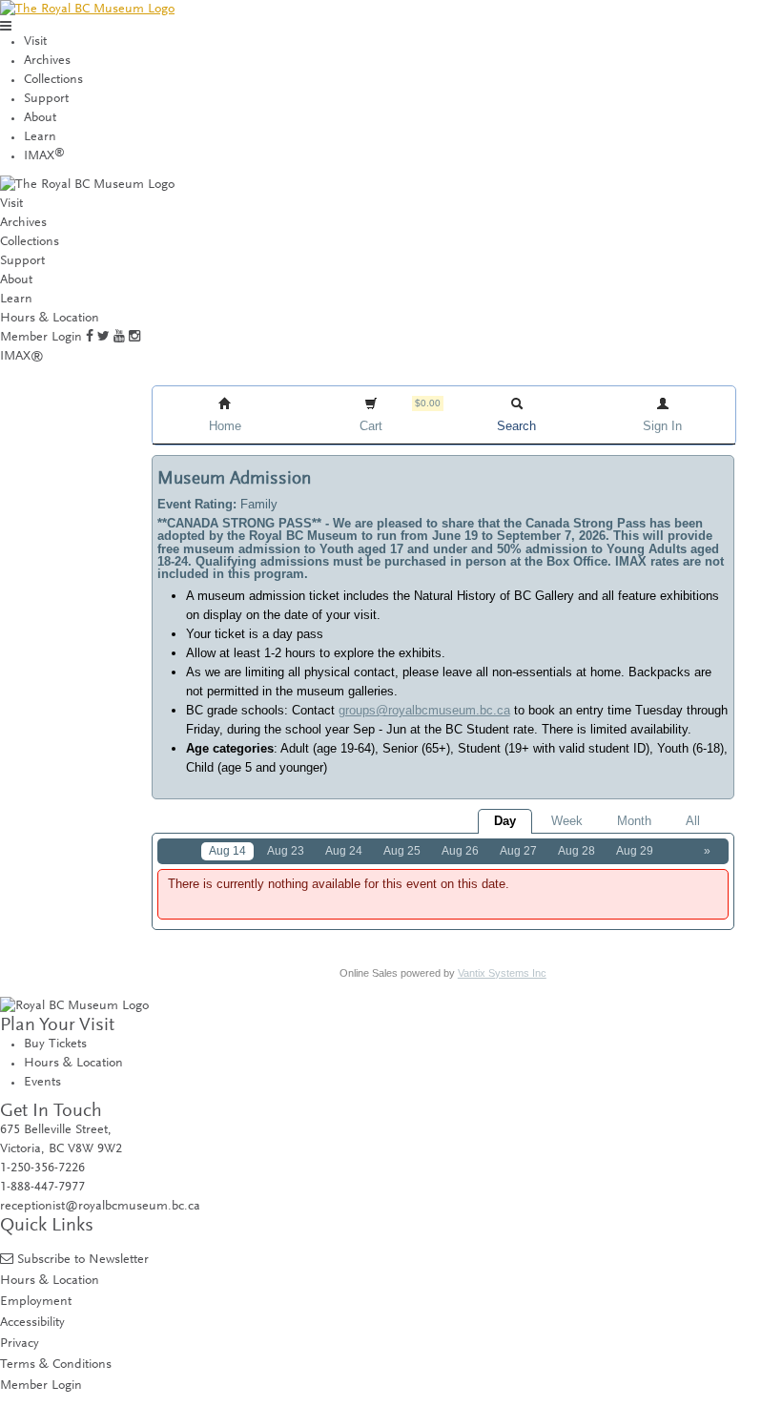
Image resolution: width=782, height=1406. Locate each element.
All (693, 821)
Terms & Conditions (56, 1364)
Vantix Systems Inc (502, 973)
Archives (47, 61)
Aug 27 (518, 851)
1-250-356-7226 (42, 1168)
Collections (53, 80)
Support (46, 99)
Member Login (41, 337)
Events (42, 1082)
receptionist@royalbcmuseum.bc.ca (100, 1206)
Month (634, 821)
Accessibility (32, 1322)
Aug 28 (576, 851)
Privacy (19, 1343)
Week (567, 821)
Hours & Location (49, 318)
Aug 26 (460, 851)
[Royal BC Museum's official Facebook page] (89, 337)
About (40, 118)
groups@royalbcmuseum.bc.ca (424, 710)
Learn (40, 137)
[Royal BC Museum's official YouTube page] (119, 337)
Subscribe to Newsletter (83, 1259)
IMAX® (22, 356)
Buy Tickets (55, 1044)
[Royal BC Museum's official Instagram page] (134, 337)
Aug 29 (634, 851)
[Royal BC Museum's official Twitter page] (103, 337)
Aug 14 (227, 851)
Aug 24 (343, 851)
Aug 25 (402, 851)
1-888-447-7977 (42, 1187)
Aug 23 (285, 851)
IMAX (44, 156)
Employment (36, 1301)
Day (505, 821)
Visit (35, 42)
